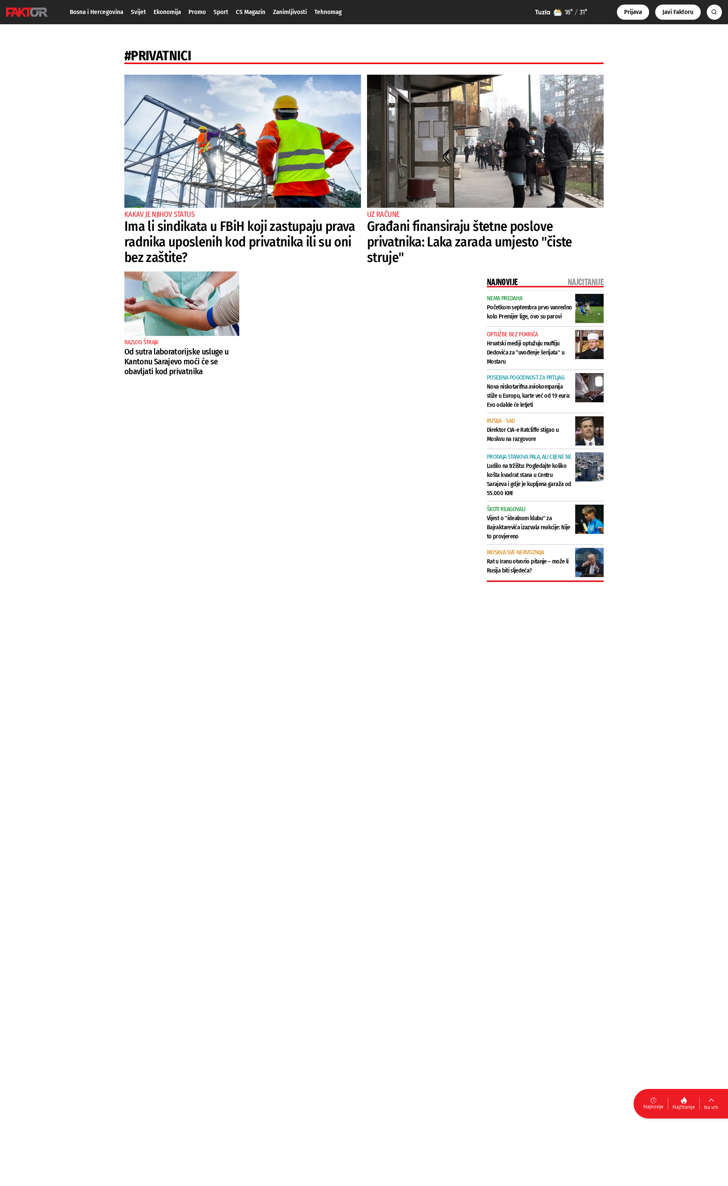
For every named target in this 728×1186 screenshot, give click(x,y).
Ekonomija (167, 12)
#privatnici (157, 55)
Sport (220, 12)
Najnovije (653, 1106)
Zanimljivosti (290, 12)
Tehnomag (328, 12)
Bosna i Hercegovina (96, 12)
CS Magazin (250, 12)
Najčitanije (684, 1107)
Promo (197, 12)
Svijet (138, 12)
